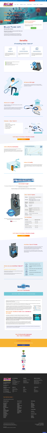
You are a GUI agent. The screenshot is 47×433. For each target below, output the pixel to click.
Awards (13, 390)
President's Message (14, 388)
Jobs (34, 389)
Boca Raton (4, 403)
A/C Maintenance (14, 380)
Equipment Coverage (36, 381)
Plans (37, 4)
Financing (21, 4)
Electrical (24, 388)
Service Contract (29, 4)
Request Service (36, 390)
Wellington (4, 406)
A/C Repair (13, 379)
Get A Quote (7, 20)
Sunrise (18, 409)
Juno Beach (4, 414)
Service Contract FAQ (36, 383)
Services (25, 4)
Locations (41, 4)
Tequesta (4, 417)
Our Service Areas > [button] (8, 397)
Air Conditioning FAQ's (14, 384)
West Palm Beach (5, 407)
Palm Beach (4, 404)
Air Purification (25, 389)
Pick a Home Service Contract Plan (38, 379)
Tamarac (18, 403)
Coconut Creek (19, 408)
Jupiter (4, 408)
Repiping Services (25, 381)
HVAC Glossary (14, 383)
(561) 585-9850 (23, 139)
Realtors (24, 390)
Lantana (4, 409)
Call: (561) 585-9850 (38, 0)
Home (15, 4)
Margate (18, 406)
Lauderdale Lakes (19, 405)
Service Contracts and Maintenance (16, 381)
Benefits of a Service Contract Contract (38, 380)
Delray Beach (5, 415)
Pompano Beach (19, 407)
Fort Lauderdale (19, 410)
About (17, 4)
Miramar (18, 404)
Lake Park (4, 416)
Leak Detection (25, 380)
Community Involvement (15, 389)
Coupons (35, 4)
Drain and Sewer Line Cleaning (26, 379)
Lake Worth (5, 405)
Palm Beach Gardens (6, 410)
